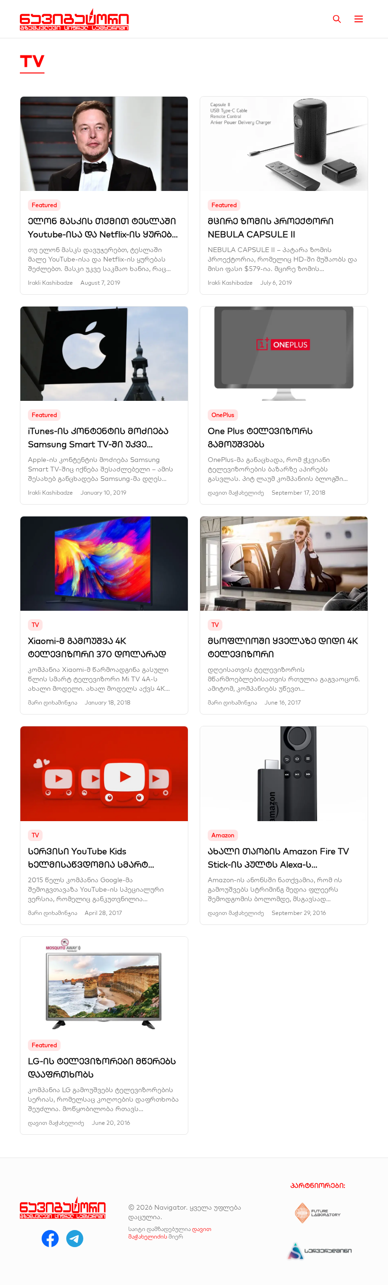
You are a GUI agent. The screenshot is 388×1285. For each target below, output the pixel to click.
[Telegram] (74, 1238)
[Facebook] (50, 1238)
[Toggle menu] (358, 18)
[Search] (336, 18)
